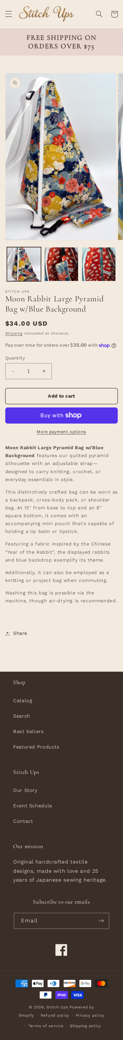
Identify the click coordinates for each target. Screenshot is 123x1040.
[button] (8, 14)
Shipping (14, 333)
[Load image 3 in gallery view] (99, 264)
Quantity (15, 357)
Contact (23, 821)
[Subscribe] (101, 921)
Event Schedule (32, 806)
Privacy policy (90, 1015)
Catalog (22, 701)
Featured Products (36, 747)
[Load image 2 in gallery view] (61, 264)
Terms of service (46, 1026)
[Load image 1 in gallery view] (24, 264)
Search (21, 716)
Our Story (25, 790)
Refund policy (55, 1015)
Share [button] (20, 633)
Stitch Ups (57, 1007)
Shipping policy (85, 1026)
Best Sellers (28, 731)
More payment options (61, 431)
